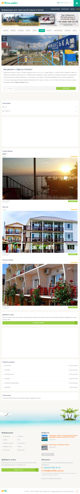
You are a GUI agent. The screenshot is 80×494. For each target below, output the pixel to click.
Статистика (6, 450)
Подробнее (65, 88)
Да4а (4, 154)
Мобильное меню (77, 3)
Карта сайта (21, 450)
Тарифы (5, 440)
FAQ (19, 440)
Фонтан (5, 207)
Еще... (75, 30)
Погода (67, 30)
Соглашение (21, 443)
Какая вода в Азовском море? (59, 444)
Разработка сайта (8, 443)
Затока (5, 30)
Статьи (42, 30)
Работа (49, 30)
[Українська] (68, 2)
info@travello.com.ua (53, 471)
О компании (6, 436)
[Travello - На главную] (40, 3)
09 (4, 37)
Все (41, 107)
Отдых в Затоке (20, 82)
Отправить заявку (38, 322)
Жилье (13, 30)
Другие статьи (48, 454)
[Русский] (61, 2)
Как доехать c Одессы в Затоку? (17, 69)
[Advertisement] (40, 132)
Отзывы (20, 30)
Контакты (20, 436)
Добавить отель (7, 446)
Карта (35, 30)
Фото (28, 30)
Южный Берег (7, 260)
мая (4, 39)
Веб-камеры (58, 30)
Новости (10, 88)
